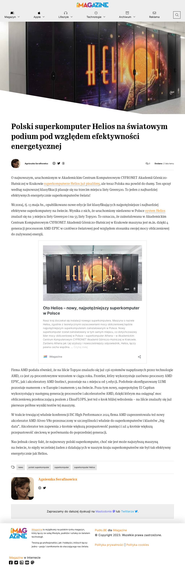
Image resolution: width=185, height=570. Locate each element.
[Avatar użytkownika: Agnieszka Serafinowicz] (22, 488)
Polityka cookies (137, 545)
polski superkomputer (39, 467)
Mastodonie (104, 511)
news (20, 467)
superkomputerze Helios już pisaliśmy (72, 183)
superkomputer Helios (84, 467)
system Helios (155, 210)
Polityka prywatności (109, 545)
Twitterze (128, 511)
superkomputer (62, 467)
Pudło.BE (101, 530)
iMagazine (37, 529)
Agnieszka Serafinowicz (36, 163)
